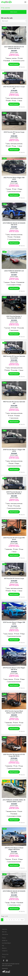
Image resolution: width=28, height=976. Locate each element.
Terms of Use (5, 954)
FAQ (3, 945)
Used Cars (4, 929)
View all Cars (5, 934)
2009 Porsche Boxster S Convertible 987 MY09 (14, 492)
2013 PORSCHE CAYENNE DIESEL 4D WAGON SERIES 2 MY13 (14, 800)
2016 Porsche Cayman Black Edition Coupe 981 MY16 (14, 712)
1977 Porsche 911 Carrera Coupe (14, 578)
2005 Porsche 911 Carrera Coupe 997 (14, 133)
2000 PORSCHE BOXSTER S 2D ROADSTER (14, 271)
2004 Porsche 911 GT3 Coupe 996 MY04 (14, 538)
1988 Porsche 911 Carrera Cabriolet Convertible (14, 357)
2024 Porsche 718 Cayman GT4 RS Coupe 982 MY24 (14, 755)
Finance (4, 938)
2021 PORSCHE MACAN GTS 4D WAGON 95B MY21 (14, 47)
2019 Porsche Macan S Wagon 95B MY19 (14, 623)
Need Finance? (14, 64)
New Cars (4, 931)
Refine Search (13, 12)
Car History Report (6, 943)
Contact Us (4, 950)
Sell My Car (4, 940)
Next (22, 920)
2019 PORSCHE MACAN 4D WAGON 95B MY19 (14, 224)
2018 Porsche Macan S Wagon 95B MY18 (14, 450)
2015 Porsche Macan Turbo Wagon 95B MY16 (14, 668)
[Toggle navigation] (25, 2)
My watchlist (6, 8)
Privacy (3, 957)
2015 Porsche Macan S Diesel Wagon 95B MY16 (14, 848)
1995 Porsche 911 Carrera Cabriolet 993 (14, 402)
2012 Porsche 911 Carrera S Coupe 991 (14, 87)
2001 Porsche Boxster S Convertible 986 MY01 (14, 317)
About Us (4, 948)
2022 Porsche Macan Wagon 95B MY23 (14, 178)
